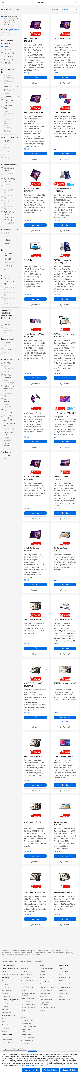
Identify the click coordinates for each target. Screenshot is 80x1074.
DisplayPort (5, 253)
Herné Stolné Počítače (9, 1015)
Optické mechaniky (27, 981)
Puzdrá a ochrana (26, 1034)
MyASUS (43, 1011)
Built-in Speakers (7, 399)
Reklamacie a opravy (46, 1000)
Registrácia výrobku (46, 990)
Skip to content (2, 6)
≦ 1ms (3, 362)
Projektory (5, 1006)
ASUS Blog (62, 990)
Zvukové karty (25, 977)
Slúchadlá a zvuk (26, 1023)
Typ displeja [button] (6, 452)
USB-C (3, 265)
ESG (60, 968)
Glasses (4, 1031)
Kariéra (42, 977)
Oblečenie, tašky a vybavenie (26, 1030)
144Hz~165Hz (6, 281)
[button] (3, 2)
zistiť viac (35, 77)
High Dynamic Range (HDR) (9, 386)
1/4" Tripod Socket (8, 443)
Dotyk (3, 130)
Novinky (42, 974)
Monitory (5, 1003)
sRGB (3, 342)
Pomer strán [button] (6, 230)
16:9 (2, 243)
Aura (60, 996)
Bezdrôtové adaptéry (27, 998)
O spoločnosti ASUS (46, 968)
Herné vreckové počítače (10, 974)
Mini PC (4, 1022)
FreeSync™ (5, 324)
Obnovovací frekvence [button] (6, 277)
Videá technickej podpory (48, 1007)
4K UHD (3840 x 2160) (7, 168)
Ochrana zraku (6, 100)
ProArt (3, 86)
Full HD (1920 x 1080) (7, 179)
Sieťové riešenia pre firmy (28, 1004)
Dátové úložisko (26, 984)
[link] (40, 2)
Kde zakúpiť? (65, 717)
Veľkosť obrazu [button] (7, 137)
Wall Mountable (7, 410)
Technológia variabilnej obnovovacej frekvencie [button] (6, 314)
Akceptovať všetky (69, 1070)
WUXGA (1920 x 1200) (7, 218)
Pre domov (5, 981)
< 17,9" (3, 46)
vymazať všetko (14, 30)
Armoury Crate (63, 993)
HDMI (3, 258)
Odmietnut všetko (50, 1070)
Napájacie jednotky (26, 974)
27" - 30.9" (5, 56)
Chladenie (24, 971)
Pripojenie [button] (5, 250)
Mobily (4, 971)
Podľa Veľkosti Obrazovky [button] (7, 41)
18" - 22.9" (5, 49)
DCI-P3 (3, 349)
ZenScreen (5, 89)
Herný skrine (24, 968)
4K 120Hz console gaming (8, 416)
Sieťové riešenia (25, 1001)
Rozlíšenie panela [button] (8, 165)
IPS (2, 458)
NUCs (4, 1019)
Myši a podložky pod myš (28, 1020)
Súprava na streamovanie (28, 1026)
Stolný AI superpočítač (28, 1007)
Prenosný (4, 96)
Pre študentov (6, 990)
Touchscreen (6, 432)
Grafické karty (6, 1042)
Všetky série (38, 962)
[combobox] (69, 9)
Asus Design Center (65, 978)
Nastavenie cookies (31, 1070)
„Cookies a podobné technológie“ (33, 1065)
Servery (23, 1011)
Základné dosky (7, 1039)
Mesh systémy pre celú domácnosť (28, 994)
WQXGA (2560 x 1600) (7, 212)
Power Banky (25, 1044)
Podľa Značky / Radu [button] (7, 70)
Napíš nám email (45, 993)
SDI (2, 269)
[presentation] (76, 9)
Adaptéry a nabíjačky (27, 1037)
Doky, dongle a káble (27, 1041)
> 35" (3, 63)
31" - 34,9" (5, 59)
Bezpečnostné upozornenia (44, 1003)
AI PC (60, 974)
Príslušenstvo (6, 996)
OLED (3, 455)
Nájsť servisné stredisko (47, 987)
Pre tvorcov (5, 987)
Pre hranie (5, 993)
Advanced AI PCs (64, 1000)
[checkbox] (9, 388)
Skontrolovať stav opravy (48, 984)
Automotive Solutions (65, 984)
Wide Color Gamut (8, 375)
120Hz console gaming (6, 424)
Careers (42, 971)
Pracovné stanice (7, 1025)
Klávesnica (24, 1017)
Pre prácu (5, 984)
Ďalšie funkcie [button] (7, 359)
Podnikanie (5, 105)
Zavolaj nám (43, 996)
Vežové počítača (7, 1012)
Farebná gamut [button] (7, 339)
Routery (23, 990)
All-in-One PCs (6, 1009)
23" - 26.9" (5, 53)
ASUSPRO (62, 981)
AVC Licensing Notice (65, 987)
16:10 (3, 239)
